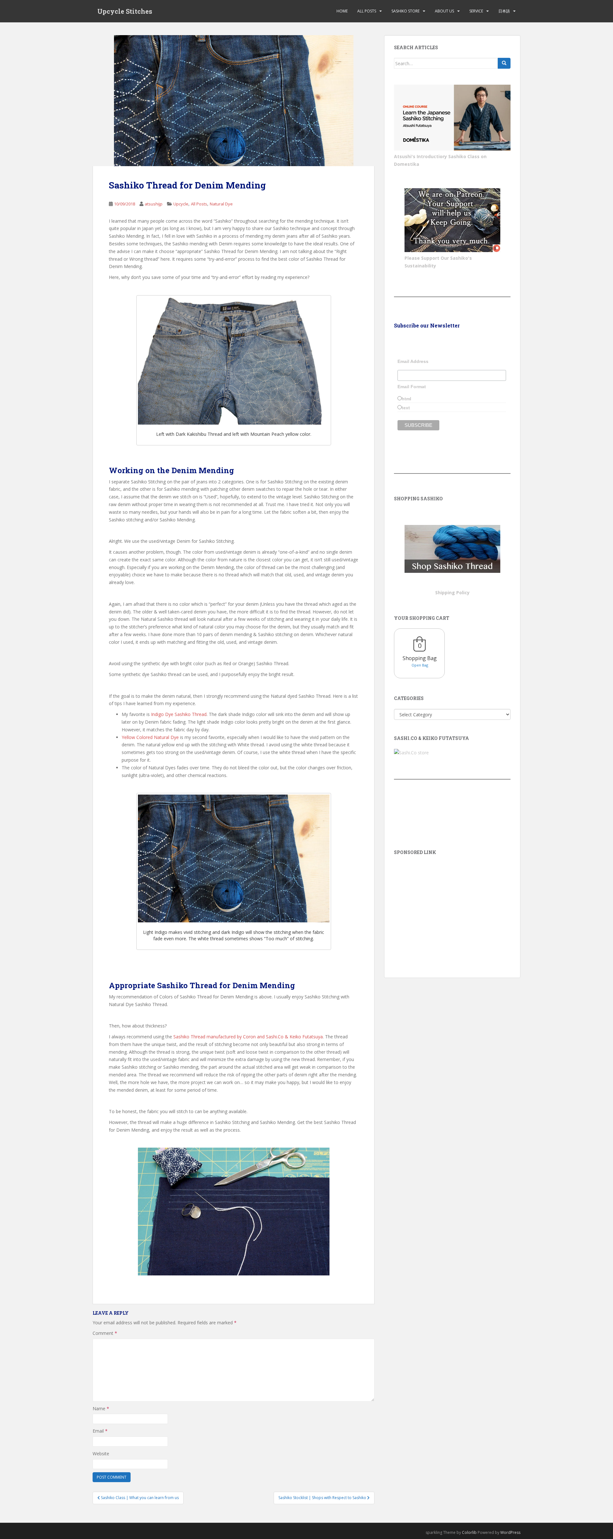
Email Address (412, 361)
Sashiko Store (405, 11)
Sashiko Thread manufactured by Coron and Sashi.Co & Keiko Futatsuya (248, 1037)
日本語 (504, 11)
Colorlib (469, 1532)
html (406, 398)
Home (342, 11)
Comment (105, 1333)
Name (101, 1408)
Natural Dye (221, 204)
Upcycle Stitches (124, 11)
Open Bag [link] (420, 665)
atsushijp (154, 204)
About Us (444, 11)
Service (476, 11)
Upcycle (180, 204)
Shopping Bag (420, 658)
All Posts (366, 11)
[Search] (504, 63)
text (406, 407)
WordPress (510, 1532)
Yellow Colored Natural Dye (150, 737)
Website (101, 1454)
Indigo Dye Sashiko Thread (179, 714)
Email (100, 1431)
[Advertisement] (452, 907)
